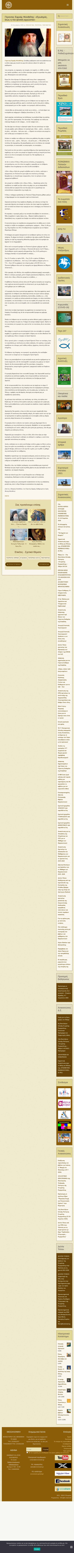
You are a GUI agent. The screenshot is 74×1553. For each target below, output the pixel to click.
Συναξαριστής (67, 1444)
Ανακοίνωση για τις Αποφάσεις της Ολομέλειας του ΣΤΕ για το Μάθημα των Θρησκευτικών (64, 837)
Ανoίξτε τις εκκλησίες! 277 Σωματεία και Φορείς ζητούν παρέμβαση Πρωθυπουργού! (63, 751)
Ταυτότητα (68, 1439)
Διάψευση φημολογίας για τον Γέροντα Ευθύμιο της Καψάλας (64, 661)
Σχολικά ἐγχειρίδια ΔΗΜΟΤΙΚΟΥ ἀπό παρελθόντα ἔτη (64, 825)
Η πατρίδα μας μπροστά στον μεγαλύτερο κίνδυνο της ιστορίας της (64, 963)
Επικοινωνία (67, 1448)
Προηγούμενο (14, 564)
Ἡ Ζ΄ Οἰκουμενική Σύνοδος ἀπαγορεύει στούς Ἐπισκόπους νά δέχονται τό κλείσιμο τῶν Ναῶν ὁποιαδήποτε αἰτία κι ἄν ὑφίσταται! (64, 735)
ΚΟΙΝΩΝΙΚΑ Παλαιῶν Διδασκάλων (64, 164)
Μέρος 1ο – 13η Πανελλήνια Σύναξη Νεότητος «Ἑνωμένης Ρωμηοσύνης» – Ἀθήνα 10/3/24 (64, 560)
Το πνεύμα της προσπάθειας (62, 1441)
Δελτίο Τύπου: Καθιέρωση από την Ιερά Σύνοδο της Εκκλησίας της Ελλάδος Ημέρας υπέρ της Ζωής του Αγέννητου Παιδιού (64, 885)
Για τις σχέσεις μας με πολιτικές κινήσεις (64, 921)
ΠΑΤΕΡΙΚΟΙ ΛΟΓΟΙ (34, 558)
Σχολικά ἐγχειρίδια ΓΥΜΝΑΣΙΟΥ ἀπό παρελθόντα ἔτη (64, 817)
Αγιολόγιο (62, 418)
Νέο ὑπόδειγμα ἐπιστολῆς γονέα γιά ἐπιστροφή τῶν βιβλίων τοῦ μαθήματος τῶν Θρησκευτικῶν (64, 932)
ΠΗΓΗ (7, 496)
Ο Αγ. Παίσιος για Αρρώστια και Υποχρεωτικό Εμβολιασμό (63, 602)
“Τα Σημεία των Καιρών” (63, 534)
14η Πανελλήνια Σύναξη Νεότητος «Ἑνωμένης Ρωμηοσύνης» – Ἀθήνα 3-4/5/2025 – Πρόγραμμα (64, 1045)
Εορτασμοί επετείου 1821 (63, 470)
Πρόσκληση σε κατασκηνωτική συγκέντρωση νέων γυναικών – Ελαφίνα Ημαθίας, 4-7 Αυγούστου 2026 (64, 992)
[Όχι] (71, 1547)
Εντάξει (37, 1549)
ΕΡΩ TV (62, 229)
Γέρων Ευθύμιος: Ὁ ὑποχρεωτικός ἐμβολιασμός (64, 593)
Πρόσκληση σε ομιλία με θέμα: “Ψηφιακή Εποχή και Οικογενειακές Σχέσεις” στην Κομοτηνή (63, 1199)
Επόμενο (44, 564)
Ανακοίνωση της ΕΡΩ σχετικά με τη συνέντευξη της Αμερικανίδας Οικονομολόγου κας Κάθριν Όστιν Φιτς (64, 696)
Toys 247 (62, 331)
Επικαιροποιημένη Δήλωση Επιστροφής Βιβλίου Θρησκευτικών (64, 797)
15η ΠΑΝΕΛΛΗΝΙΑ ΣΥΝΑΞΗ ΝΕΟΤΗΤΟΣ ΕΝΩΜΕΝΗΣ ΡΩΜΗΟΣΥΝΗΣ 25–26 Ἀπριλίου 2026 (63, 512)
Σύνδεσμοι (63, 1082)
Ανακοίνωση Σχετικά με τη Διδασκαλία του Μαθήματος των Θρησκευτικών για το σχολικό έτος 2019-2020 (64, 854)
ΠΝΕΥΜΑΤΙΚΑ (46, 25)
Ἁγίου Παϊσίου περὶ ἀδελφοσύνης (64, 944)
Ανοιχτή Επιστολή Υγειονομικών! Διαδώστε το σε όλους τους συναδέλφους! (63, 636)
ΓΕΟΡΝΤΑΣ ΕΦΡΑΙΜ (12, 558)
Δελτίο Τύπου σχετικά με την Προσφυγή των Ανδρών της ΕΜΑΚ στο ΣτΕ (64, 649)
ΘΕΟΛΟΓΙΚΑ (30, 25)
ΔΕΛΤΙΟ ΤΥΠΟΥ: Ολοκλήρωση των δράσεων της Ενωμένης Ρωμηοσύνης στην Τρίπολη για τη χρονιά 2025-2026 (64, 1263)
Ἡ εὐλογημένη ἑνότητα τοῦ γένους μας (64, 527)
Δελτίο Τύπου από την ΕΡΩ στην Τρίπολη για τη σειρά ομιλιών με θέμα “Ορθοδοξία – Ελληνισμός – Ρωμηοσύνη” (64, 1229)
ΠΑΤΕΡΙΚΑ (38, 25)
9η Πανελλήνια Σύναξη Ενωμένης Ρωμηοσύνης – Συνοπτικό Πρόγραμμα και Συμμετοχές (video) (64, 1029)
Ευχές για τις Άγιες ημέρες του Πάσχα (63, 1018)
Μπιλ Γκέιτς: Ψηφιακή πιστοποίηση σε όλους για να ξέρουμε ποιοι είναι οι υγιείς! (64, 712)
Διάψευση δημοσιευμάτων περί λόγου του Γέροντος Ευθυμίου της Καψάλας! (64, 766)
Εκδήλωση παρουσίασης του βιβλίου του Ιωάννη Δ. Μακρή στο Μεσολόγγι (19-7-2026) (64, 1166)
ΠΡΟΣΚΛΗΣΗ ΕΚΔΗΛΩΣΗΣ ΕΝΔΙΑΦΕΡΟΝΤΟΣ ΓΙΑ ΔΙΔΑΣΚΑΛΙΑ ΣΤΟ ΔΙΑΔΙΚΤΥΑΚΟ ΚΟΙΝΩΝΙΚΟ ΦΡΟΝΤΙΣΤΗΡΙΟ (64, 578)
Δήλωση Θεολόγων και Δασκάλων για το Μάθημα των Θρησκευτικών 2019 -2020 (64, 869)
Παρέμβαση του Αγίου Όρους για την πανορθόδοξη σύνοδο (63, 952)
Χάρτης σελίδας (66, 1446)
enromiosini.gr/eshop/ (37, 1474)
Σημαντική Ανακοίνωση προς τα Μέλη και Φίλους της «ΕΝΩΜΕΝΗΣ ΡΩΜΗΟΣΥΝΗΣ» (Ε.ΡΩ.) (64, 545)
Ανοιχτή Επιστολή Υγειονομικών (63, 627)
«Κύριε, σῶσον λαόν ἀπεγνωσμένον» (64, 670)
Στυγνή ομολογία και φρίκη (63, 723)
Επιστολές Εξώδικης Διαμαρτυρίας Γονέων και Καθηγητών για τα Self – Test (64, 681)
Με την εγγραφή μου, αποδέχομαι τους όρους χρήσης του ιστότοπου (49, 1452)
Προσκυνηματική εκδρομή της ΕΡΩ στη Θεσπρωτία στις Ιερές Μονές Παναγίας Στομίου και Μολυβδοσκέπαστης (64, 1317)
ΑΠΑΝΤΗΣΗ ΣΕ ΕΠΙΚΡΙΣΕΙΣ (63, 1056)
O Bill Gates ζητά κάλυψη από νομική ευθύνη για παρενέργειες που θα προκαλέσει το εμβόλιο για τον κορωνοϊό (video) (64, 781)
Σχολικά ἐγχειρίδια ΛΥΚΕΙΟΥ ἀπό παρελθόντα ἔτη (64, 808)
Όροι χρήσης (67, 1451)
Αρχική (69, 1437)
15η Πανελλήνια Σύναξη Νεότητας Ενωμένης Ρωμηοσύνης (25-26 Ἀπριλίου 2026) (64, 1214)
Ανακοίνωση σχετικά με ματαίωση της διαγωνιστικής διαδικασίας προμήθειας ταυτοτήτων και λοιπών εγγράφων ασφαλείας (63, 905)
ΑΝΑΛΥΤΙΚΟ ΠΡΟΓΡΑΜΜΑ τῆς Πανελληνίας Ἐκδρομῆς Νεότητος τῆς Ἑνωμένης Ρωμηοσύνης (64, 1183)
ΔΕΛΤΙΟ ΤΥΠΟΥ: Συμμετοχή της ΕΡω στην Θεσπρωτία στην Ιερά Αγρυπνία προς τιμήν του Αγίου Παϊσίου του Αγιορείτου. (64, 1282)
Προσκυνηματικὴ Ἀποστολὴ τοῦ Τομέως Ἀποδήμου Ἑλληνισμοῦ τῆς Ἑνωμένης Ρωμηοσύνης (64, 1300)
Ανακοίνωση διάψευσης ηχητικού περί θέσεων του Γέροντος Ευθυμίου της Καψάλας (64, 615)
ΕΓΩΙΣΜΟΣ (23, 558)
